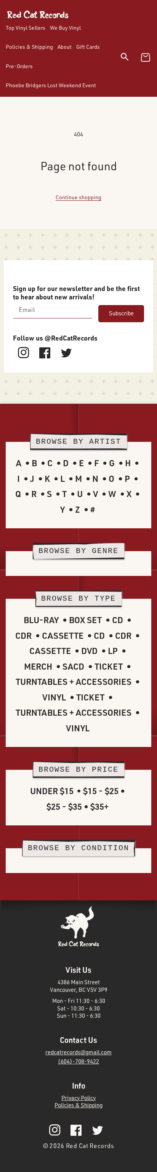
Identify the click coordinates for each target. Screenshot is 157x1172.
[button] (129, 58)
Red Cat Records (90, 1146)
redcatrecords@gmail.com (78, 1052)
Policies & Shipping (78, 1105)
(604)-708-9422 (78, 1061)
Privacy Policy (78, 1098)
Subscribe (121, 313)
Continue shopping (78, 197)
